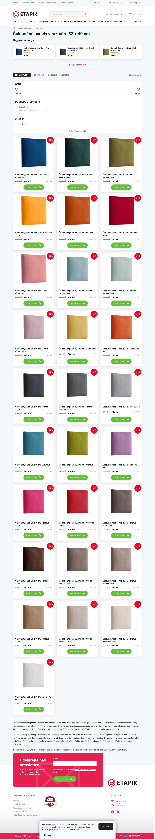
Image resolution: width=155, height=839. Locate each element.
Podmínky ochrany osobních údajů (25, 815)
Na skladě (23, 107)
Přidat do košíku (31, 187)
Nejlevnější (39, 75)
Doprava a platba (28, 3)
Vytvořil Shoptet (116, 836)
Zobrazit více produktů (77, 65)
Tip (45, 110)
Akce (21, 110)
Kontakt (16, 3)
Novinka (34, 110)
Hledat (86, 14)
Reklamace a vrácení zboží (47, 3)
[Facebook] (112, 811)
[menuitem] (18, 21)
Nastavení (48, 835)
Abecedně (65, 75)
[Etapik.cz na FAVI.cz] (50, 801)
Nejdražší (52, 75)
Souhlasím (105, 826)
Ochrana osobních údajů (76, 829)
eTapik (22, 124)
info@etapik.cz (121, 801)
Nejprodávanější (22, 75)
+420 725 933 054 (122, 806)
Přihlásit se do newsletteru (65, 779)
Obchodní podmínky (66, 3)
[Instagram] (117, 811)
